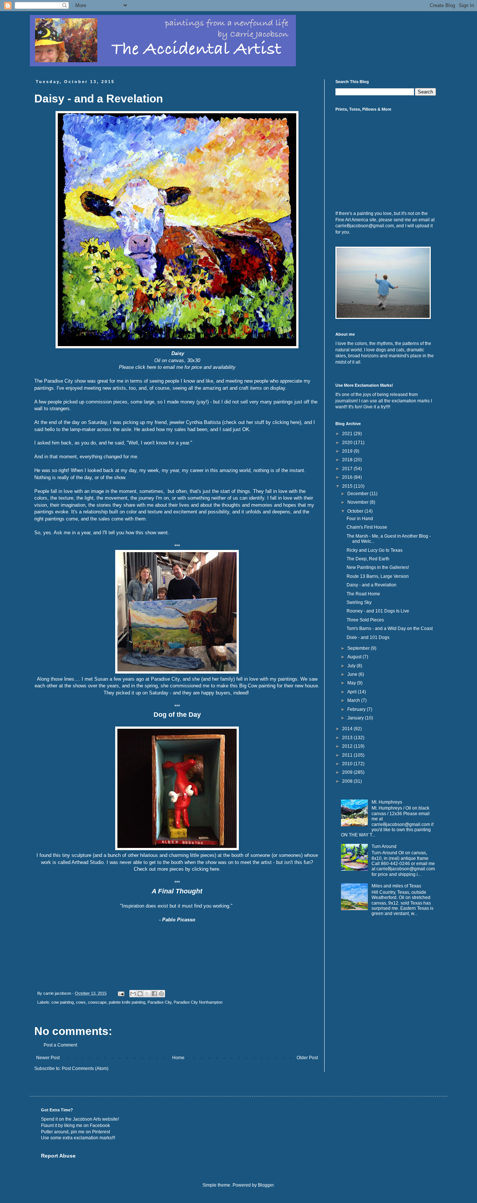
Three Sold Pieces (365, 620)
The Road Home (363, 593)
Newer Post (48, 1057)
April (352, 691)
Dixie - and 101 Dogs (368, 637)
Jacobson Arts (87, 1119)
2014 (348, 728)
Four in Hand (360, 518)
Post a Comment (60, 1045)
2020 (348, 442)
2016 (348, 477)
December (358, 493)
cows (81, 1002)
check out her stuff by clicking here (262, 422)
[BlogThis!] (140, 993)
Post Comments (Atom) (85, 1068)
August (355, 656)
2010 (348, 763)
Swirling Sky (359, 602)
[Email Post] (121, 993)
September (359, 648)
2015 (348, 486)
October (355, 511)
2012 (348, 746)
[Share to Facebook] (154, 993)
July (352, 665)
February (357, 709)
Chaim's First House (367, 527)
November (358, 502)
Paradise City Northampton (198, 1002)
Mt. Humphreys (387, 802)
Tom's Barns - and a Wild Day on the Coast (390, 628)
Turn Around (384, 846)
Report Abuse (58, 1156)
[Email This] (133, 993)
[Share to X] (147, 993)
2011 (348, 755)
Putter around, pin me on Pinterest (75, 1131)
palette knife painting (127, 1002)
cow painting (62, 1002)
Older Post (307, 1057)
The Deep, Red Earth (368, 558)
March (354, 700)
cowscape (97, 1002)
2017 (348, 468)
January (356, 718)
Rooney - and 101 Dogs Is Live (378, 611)
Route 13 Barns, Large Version (378, 576)
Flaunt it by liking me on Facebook (75, 1125)
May (352, 683)
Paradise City (159, 1002)
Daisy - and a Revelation (372, 585)
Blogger (266, 1185)
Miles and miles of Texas (396, 886)
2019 (348, 451)
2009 (348, 772)
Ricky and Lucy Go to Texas (374, 550)
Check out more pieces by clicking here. (177, 869)
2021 (348, 433)
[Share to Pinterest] (161, 993)
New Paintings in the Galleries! (378, 567)
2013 (348, 737)
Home (178, 1057)
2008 (348, 781)
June (352, 674)
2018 (348, 459)
